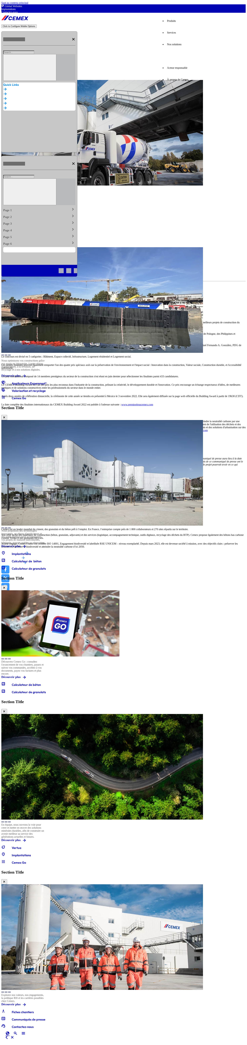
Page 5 (39, 236)
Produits (171, 20)
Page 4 (39, 229)
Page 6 (39, 243)
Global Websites (13, 6)
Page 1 (39, 209)
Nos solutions (174, 44)
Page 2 (39, 216)
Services (171, 32)
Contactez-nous (9, 12)
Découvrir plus (11, 375)
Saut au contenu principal (14, 2)
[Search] (29, 67)
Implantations (8, 9)
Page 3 (39, 223)
